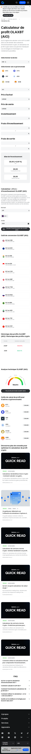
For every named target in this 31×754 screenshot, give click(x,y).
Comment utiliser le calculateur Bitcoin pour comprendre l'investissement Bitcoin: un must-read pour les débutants (15, 662)
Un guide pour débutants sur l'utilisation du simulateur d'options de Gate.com (15, 512)
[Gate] (2, 2)
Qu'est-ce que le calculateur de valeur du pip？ (15, 587)
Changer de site (8, 15)
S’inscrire (22, 2)
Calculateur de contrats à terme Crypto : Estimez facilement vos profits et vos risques (15, 550)
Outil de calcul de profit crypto (12, 19)
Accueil (3, 19)
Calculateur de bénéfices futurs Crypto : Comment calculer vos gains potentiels (15, 475)
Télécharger (26, 749)
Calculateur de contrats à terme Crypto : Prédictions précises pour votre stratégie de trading (13, 624)
